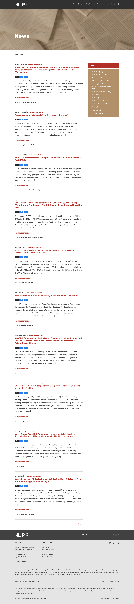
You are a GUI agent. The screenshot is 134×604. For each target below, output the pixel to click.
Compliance (24, 102)
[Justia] (118, 543)
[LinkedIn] (114, 543)
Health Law (34, 102)
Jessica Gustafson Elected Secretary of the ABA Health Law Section (47, 296)
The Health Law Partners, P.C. (36, 598)
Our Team (81, 4)
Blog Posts (116, 535)
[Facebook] (106, 543)
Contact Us (95, 535)
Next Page (77, 524)
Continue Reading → (23, 98)
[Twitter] (110, 543)
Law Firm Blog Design (109, 598)
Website (77, 535)
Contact (113, 4)
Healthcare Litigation (36, 190)
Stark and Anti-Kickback (101, 92)
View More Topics (97, 113)
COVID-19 (96, 98)
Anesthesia (97, 110)
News (107, 4)
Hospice (96, 107)
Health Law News (35, 373)
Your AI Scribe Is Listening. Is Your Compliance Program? (42, 115)
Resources (100, 4)
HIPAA (29, 237)
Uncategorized (38, 237)
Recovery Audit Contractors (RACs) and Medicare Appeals (101, 86)
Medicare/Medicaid (100, 104)
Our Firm (73, 4)
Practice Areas (90, 4)
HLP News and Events (26, 325)
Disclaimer (85, 535)
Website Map (106, 535)
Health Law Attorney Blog (21, 4)
